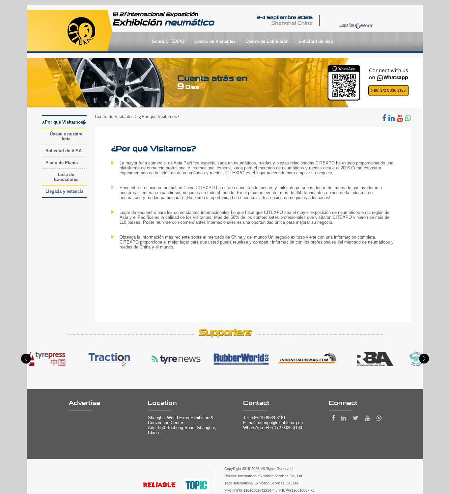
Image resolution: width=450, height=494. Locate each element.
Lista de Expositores (66, 177)
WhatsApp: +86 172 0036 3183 (272, 427)
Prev (26, 359)
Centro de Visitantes (114, 116)
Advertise (84, 403)
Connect (343, 403)
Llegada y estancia (64, 191)
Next (424, 359)
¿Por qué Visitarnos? (64, 122)
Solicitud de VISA (63, 150)
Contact (256, 403)
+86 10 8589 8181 (268, 417)
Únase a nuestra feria (66, 136)
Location (162, 403)
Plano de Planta (61, 162)
